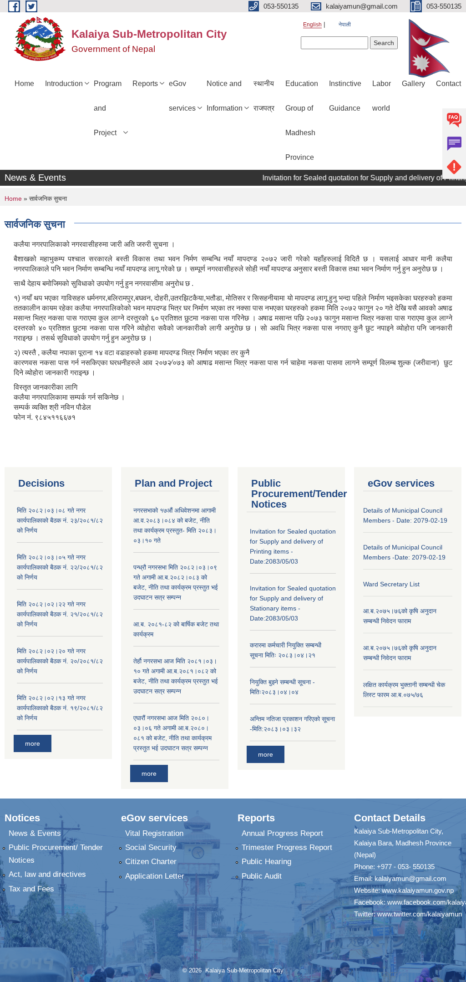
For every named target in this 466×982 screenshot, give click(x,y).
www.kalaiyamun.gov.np (418, 890)
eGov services (182, 96)
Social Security (151, 847)
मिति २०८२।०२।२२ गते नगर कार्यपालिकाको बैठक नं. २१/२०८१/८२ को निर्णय (60, 614)
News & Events (35, 833)
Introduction (64, 83)
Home (24, 83)
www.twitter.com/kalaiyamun (419, 914)
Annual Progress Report (282, 833)
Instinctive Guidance (345, 96)
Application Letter (154, 876)
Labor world (381, 96)
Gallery (413, 83)
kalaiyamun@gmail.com (410, 878)
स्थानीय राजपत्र (263, 96)
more (32, 743)
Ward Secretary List (391, 584)
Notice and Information (225, 96)
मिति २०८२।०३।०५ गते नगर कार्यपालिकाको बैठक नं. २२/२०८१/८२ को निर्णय (60, 567)
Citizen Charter (151, 861)
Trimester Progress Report (287, 847)
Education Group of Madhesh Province (301, 120)
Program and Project (108, 108)
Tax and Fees (31, 889)
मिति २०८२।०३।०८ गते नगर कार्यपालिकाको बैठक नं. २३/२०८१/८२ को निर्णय (60, 520)
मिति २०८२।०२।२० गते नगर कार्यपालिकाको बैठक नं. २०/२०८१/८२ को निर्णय (60, 661)
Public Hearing (266, 861)
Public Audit (262, 876)
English (312, 24)
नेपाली (345, 24)
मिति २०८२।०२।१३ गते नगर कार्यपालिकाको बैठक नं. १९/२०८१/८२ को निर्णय (60, 708)
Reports (145, 83)
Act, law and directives (47, 874)
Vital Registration (154, 833)
